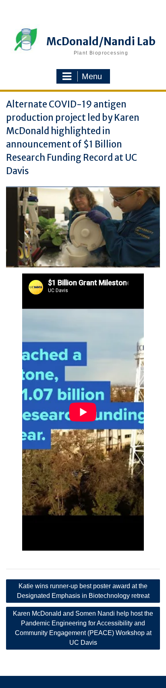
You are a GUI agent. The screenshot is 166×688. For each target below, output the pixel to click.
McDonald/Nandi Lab (101, 41)
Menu (92, 76)
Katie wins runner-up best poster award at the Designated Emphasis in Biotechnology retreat (83, 591)
